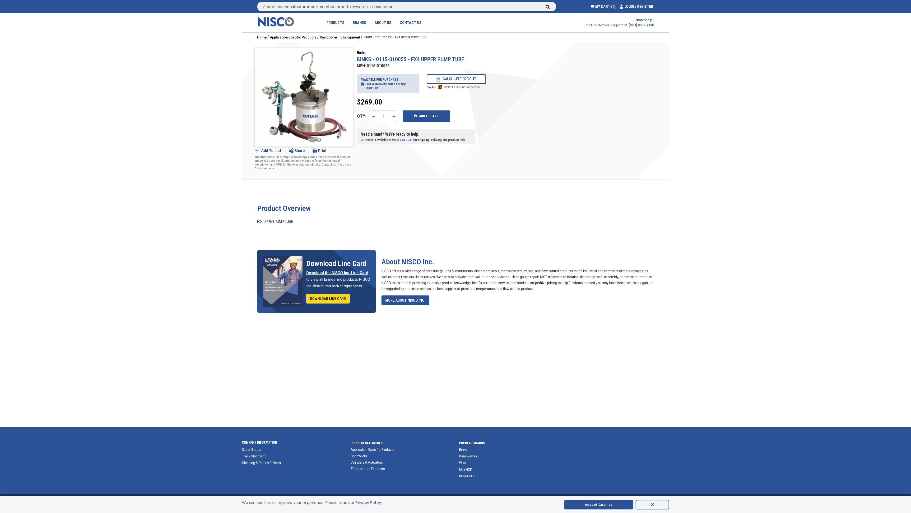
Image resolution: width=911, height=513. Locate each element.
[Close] (652, 504)
